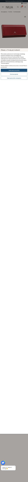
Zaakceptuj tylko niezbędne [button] (14, 78)
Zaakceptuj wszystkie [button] (14, 70)
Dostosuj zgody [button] (14, 74)
